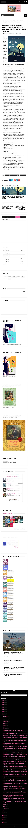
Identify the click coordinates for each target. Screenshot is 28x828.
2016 (3, 814)
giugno (5, 727)
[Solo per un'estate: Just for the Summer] (11, 523)
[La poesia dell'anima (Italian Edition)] (4, 519)
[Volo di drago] (4, 486)
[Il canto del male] (16, 522)
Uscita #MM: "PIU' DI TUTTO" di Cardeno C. (13, 730)
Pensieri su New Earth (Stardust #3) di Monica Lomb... (13, 799)
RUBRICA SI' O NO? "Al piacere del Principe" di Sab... (15, 737)
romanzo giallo (19, 20)
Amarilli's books (8, 513)
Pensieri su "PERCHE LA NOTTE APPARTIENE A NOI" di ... (14, 741)
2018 (3, 714)
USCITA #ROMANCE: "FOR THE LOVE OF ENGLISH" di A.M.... (14, 802)
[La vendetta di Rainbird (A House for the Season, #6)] (11, 526)
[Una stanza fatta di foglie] (6, 519)
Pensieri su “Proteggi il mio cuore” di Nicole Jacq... (14, 766)
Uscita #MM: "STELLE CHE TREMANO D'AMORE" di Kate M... (14, 793)
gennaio (5, 810)
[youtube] (24, 2)
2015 (3, 815)
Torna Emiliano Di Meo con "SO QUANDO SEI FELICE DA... (14, 749)
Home (3, 20)
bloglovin (14, 250)
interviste (5, 278)
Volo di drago (8, 483)
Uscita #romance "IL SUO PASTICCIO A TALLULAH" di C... (15, 784)
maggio (5, 728)
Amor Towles (8, 479)
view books (16, 547)
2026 (3, 700)
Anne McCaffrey (9, 484)
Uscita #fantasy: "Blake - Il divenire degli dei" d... (14, 759)
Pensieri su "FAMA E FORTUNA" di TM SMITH (13, 786)
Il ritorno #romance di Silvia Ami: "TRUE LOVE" (13, 751)
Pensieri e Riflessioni (7, 276)
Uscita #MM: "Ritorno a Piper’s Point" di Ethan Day (14, 774)
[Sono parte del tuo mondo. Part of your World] (9, 522)
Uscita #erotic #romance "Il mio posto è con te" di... (15, 768)
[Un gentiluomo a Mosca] (4, 481)
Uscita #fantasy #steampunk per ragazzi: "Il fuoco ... (15, 772)
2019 (3, 713)
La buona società (9, 488)
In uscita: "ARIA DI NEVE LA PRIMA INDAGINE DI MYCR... (13, 764)
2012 (3, 821)
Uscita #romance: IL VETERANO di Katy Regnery (14, 752)
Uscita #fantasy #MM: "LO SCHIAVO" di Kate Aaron (15, 754)
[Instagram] (19, 2)
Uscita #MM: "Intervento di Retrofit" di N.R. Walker (15, 739)
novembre (5, 718)
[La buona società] (4, 491)
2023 (3, 706)
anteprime (8, 20)
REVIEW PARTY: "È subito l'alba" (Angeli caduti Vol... (15, 761)
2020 (3, 711)
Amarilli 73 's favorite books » (19, 528)
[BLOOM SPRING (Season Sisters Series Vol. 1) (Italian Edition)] (11, 519)
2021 (3, 709)
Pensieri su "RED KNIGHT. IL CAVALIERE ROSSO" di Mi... (14, 781)
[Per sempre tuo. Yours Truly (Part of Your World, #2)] (14, 522)
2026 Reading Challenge (11, 541)
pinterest (14, 259)
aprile (4, 804)
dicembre (5, 716)
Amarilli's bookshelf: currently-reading (12, 475)
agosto (5, 723)
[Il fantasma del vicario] (4, 526)
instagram (14, 255)
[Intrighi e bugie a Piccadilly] (9, 526)
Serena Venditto (5, 21)
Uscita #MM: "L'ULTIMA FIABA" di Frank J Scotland (14, 791)
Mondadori (13, 20)
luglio (4, 725)
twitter (14, 261)
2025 (3, 702)
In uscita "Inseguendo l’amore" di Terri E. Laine (14, 756)
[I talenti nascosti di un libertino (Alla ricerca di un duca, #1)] (19, 519)
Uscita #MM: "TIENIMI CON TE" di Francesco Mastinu (15, 733)
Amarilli (8, 542)
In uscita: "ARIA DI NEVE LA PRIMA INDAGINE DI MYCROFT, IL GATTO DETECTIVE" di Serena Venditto (13, 197)
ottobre (5, 719)
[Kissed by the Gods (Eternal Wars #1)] (9, 519)
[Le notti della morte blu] (21, 522)
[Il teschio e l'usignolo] (4, 496)
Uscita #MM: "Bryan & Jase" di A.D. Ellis (12, 779)
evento (18, 276)
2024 (3, 704)
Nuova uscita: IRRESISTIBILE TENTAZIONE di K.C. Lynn (15, 735)
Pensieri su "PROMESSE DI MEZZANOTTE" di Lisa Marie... (14, 789)
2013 (3, 819)
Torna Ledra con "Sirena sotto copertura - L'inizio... (15, 769)
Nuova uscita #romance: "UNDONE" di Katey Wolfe (15, 746)
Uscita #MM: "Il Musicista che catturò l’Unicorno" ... (15, 732)
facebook (23, 217)
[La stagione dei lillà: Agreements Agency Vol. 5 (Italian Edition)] (6, 526)
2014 (3, 817)
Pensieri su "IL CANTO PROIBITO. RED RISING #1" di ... (15, 758)
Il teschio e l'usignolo (10, 493)
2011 (3, 822)
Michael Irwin (9, 494)
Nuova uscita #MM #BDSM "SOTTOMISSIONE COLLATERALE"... (13, 796)
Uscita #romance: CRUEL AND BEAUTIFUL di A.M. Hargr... (14, 744)
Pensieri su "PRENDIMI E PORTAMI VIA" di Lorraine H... (14, 776)
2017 (3, 812)
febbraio (5, 808)
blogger (18, 217)
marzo (4, 806)
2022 (3, 707)
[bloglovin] (26, 2)
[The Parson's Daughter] (4, 522)
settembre (5, 721)
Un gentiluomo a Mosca (11, 478)
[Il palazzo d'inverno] (19, 522)
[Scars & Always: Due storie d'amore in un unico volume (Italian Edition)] (21, 519)
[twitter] (22, 2)
